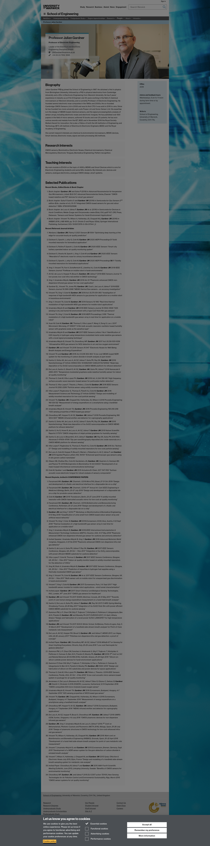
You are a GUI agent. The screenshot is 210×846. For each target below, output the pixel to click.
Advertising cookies (99, 834)
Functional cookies (99, 828)
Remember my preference (147, 830)
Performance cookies (100, 839)
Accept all (147, 824)
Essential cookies (98, 823)
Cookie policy (49, 841)
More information (147, 836)
